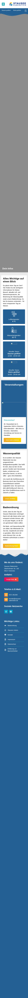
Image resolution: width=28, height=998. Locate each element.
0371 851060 (13, 595)
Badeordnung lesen (11, 546)
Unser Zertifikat (10, 499)
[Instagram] (6, 611)
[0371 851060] (6, 595)
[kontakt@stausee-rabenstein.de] (6, 599)
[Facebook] (11, 611)
